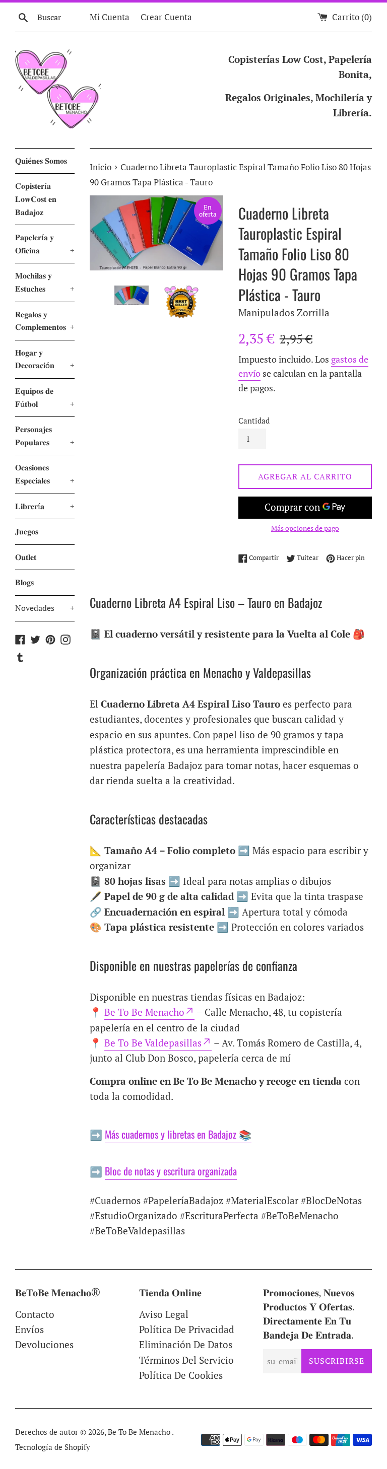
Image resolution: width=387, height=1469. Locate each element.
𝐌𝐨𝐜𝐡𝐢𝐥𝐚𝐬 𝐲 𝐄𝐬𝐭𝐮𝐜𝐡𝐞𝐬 (45, 282)
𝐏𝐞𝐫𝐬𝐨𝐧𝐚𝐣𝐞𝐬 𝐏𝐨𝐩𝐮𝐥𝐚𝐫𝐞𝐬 (45, 436)
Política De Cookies (181, 1375)
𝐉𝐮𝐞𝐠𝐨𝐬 (26, 531)
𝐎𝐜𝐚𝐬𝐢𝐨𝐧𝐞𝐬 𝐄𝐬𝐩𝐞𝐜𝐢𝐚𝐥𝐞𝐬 (45, 474)
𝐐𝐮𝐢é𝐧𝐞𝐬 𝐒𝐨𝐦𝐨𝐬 (41, 160)
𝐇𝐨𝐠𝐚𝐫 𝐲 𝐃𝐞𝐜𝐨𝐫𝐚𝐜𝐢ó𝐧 (45, 359)
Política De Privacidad (186, 1329)
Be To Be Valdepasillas (153, 1042)
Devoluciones (44, 1344)
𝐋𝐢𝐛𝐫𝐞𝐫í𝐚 (45, 506)
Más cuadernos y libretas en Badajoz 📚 (178, 1134)
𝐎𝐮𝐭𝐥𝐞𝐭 (25, 557)
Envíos (29, 1329)
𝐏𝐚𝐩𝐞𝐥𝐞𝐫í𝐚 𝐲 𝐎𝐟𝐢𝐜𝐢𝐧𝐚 (45, 244)
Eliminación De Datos (185, 1344)
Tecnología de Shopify (52, 1447)
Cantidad (254, 420)
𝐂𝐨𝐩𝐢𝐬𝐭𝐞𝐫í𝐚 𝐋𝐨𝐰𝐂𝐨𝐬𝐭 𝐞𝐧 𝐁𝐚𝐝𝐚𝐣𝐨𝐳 (35, 198)
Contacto (34, 1314)
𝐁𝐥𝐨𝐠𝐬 (24, 582)
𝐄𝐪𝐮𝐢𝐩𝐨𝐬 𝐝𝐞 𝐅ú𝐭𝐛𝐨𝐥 (45, 397)
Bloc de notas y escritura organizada (171, 1170)
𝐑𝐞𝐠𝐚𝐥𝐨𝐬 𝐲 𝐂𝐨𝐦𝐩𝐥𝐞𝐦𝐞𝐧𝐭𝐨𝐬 (45, 321)
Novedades (45, 607)
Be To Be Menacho (144, 1012)
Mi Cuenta (110, 17)
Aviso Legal (163, 1314)
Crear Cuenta (166, 17)
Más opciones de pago (305, 528)
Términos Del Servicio (186, 1360)
